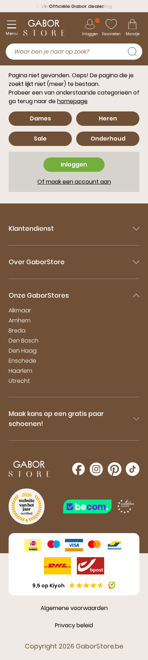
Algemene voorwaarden (74, 608)
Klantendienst (31, 228)
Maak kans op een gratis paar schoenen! (56, 418)
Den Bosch (23, 340)
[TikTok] (132, 469)
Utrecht (19, 381)
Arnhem (20, 320)
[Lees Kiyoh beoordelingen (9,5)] (112, 585)
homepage (72, 101)
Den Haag (23, 351)
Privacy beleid (74, 625)
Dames (40, 118)
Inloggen (74, 164)
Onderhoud (108, 138)
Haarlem (20, 371)
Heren (108, 118)
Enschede (22, 361)
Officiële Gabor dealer (76, 6)
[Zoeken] (135, 50)
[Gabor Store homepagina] (44, 28)
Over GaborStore (37, 261)
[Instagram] (96, 469)
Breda (17, 330)
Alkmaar (20, 310)
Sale (40, 138)
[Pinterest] (114, 469)
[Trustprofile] (99, 506)
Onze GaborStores (39, 295)
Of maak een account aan (74, 182)
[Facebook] (78, 469)
